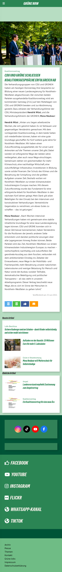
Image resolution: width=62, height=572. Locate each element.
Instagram (20, 486)
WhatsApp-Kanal (26, 509)
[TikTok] (26, 429)
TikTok (17, 521)
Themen (9, 551)
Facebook (19, 463)
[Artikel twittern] (8, 304)
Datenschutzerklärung (15, 565)
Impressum (10, 562)
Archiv (8, 544)
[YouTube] (35, 429)
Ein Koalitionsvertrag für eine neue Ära (39, 402)
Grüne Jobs (10, 558)
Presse (8, 548)
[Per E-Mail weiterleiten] (34, 304)
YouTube (19, 474)
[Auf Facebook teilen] (25, 304)
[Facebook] (44, 429)
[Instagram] (18, 429)
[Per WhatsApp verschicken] (16, 304)
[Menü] (4, 3)
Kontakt (8, 555)
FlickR (16, 497)
